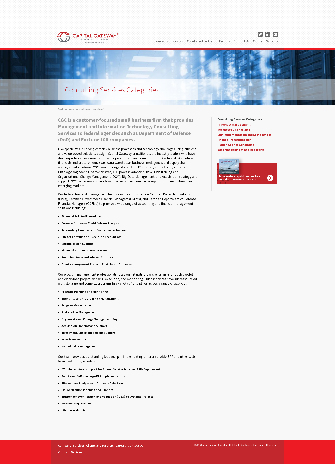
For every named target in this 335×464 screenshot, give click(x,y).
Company (161, 41)
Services (177, 41)
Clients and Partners (201, 41)
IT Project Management (234, 124)
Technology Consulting (233, 129)
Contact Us (241, 41)
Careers (224, 41)
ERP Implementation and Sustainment (244, 135)
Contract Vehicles (265, 41)
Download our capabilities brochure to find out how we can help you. (239, 178)
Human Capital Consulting (236, 145)
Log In (237, 444)
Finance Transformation (234, 140)
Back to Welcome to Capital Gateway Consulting (81, 109)
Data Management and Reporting (240, 150)
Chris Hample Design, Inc (264, 444)
